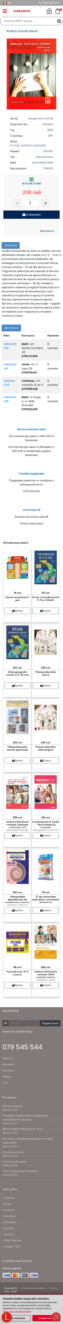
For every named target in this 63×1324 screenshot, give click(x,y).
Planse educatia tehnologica (45, 748)
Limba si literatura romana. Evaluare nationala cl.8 (17, 824)
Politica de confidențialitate (17, 1311)
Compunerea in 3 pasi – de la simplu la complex (45, 824)
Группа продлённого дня (17, 598)
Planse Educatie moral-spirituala (17, 748)
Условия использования (34, 1288)
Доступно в (47, 231)
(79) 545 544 (50, 3)
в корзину (33, 214)
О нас (7, 1204)
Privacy (53, 1288)
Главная (9, 1198)
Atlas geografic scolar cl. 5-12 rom (17, 673)
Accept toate (46, 1318)
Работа (7, 1077)
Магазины (9, 1064)
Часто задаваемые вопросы (20, 1171)
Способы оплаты (13, 1152)
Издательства (12, 1240)
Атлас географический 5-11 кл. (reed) (45, 598)
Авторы (9, 1234)
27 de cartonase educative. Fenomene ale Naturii (45, 899)
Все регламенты (13, 1106)
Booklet (48, 124)
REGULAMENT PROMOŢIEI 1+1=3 (23, 1129)
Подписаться (50, 1023)
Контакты (8, 1070)
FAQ (5, 1083)
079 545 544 (22, 1047)
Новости (8, 1058)
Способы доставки (14, 1162)
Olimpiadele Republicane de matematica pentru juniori (17, 899)
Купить (19, 611)
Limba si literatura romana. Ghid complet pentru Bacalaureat (45, 974)
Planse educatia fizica (45, 673)
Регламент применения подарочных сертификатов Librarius (25, 1118)
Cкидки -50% (12, 1246)
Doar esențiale (16, 1318)
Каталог (9, 1228)
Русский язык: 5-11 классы (17, 973)
